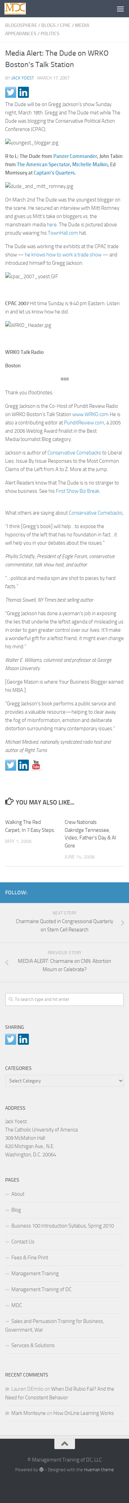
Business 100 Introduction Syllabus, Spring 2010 (62, 1226)
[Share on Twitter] (10, 92)
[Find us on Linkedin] (23, 765)
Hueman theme (99, 1469)
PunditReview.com (84, 423)
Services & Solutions (33, 1345)
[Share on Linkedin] (23, 92)
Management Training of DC (41, 1289)
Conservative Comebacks (74, 453)
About (17, 1194)
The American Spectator (43, 164)
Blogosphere (21, 25)
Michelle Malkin (90, 164)
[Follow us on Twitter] (10, 765)
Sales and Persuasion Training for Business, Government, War (54, 1325)
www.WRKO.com (90, 414)
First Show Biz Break (77, 491)
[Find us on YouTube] (36, 765)
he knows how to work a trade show (63, 255)
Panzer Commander (75, 156)
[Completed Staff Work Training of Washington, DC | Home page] (18, 9)
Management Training (35, 1273)
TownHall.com (63, 233)
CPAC (65, 25)
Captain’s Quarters (54, 173)
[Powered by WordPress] (41, 1469)
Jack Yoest (22, 78)
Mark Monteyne (28, 1413)
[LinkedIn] (109, 891)
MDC (16, 1305)
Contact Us (22, 1242)
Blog (16, 1210)
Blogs (48, 25)
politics (50, 34)
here (52, 225)
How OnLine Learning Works (83, 1413)
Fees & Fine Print (29, 1258)
